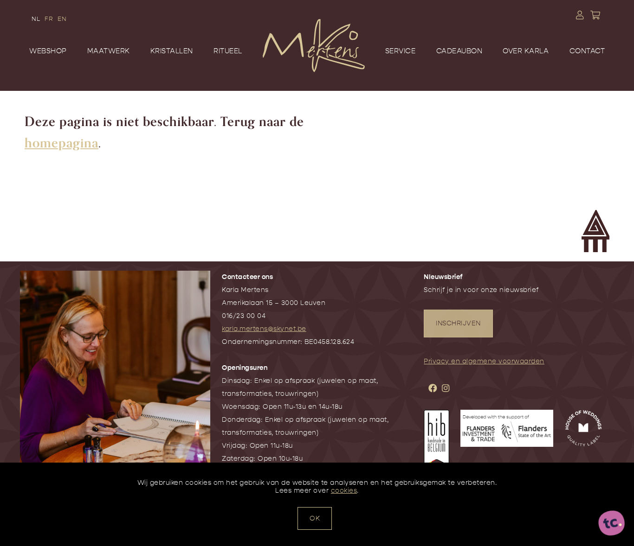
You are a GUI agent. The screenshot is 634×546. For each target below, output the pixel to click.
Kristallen (171, 51)
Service (400, 51)
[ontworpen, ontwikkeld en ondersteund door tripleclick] (611, 523)
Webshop (48, 51)
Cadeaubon (459, 51)
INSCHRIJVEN (458, 323)
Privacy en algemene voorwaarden (484, 361)
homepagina (61, 143)
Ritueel (227, 51)
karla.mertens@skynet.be (264, 329)
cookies (344, 491)
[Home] (314, 59)
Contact (587, 51)
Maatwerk (108, 51)
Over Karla (526, 51)
